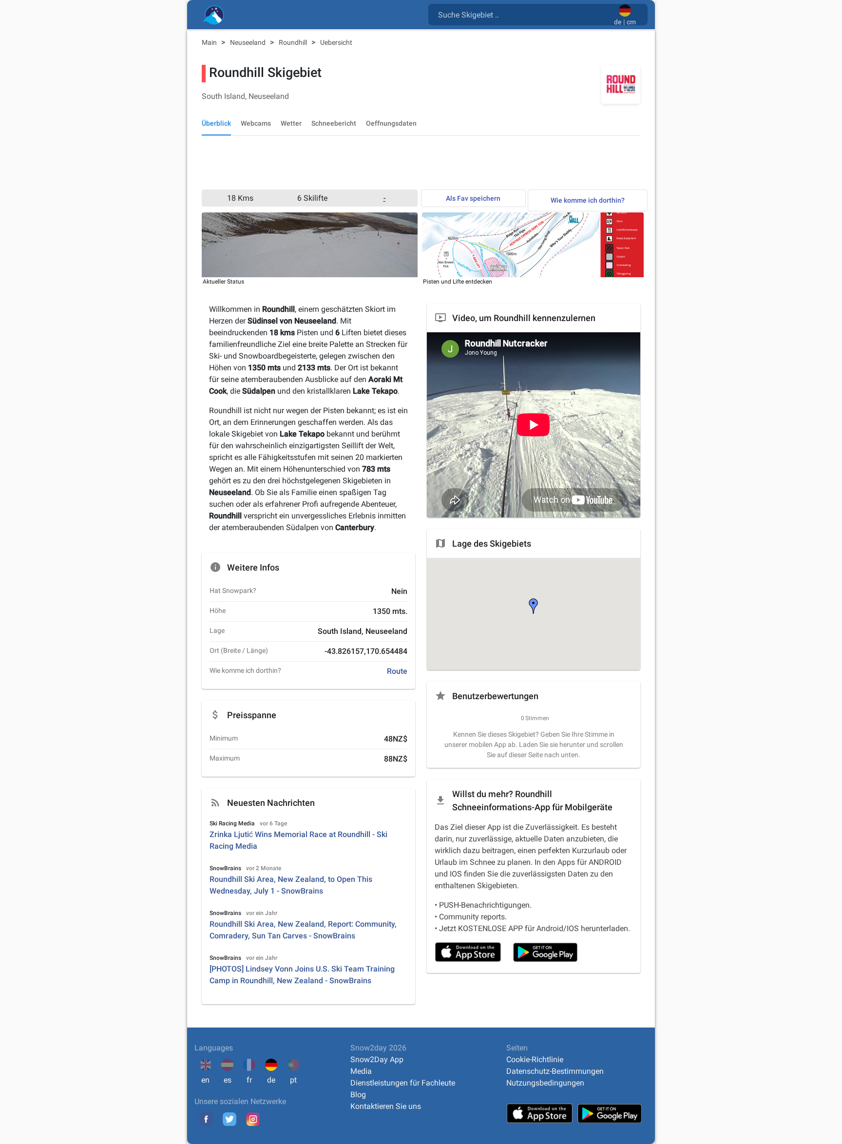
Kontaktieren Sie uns (385, 1106)
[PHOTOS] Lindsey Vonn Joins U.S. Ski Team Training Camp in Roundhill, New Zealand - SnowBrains (302, 974)
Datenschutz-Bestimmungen (555, 1071)
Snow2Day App (376, 1059)
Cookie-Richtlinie (534, 1059)
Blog (358, 1094)
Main (210, 42)
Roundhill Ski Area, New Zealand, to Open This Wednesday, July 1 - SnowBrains (291, 885)
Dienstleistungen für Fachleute (402, 1082)
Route (397, 671)
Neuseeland (248, 42)
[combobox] (523, 14)
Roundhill (293, 42)
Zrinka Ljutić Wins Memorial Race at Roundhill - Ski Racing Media (298, 840)
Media (361, 1071)
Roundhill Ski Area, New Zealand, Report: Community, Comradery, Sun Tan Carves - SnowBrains (303, 929)
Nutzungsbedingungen (545, 1082)
